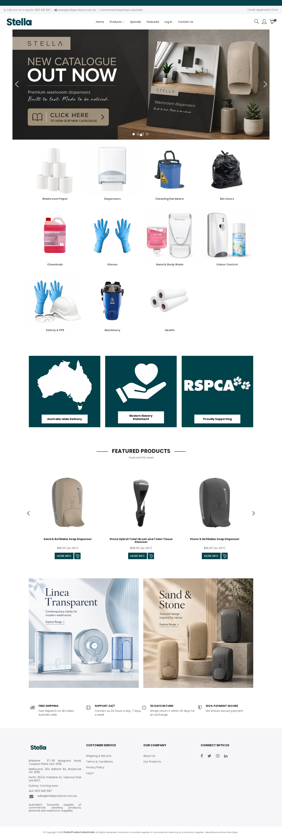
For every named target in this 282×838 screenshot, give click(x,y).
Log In (168, 22)
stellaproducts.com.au (81, 10)
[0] (271, 21)
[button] (141, 135)
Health (170, 330)
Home (100, 22)
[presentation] (29, 513)
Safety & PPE (55, 330)
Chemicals (55, 264)
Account (264, 21)
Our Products (152, 762)
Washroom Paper (55, 199)
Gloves (112, 264)
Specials (135, 22)
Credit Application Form (262, 10)
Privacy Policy (95, 767)
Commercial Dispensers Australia (121, 10)
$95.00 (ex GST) (67, 548)
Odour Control (227, 264)
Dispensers (112, 199)
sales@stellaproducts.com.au (56, 796)
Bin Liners (227, 199)
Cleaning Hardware (169, 199)
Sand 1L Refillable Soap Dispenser (68, 539)
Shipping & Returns (98, 756)
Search (256, 21)
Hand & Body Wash (169, 264)
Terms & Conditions (99, 762)
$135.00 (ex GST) (141, 548)
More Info (64, 556)
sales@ (62, 10)
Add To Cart (77, 556)
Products (116, 22)
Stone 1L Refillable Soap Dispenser (215, 539)
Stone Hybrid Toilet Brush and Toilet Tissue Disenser (141, 540)
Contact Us (185, 22)
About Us (149, 756)
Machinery (112, 330)
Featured (153, 22)
